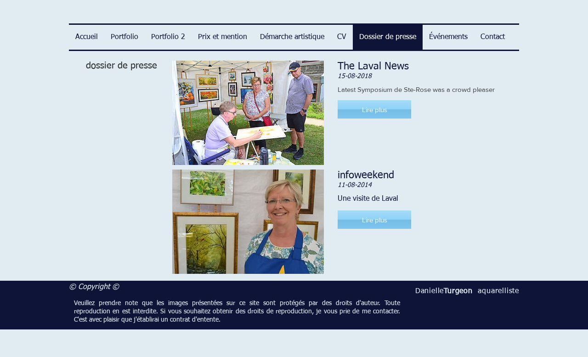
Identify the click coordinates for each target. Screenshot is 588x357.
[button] (374, 109)
